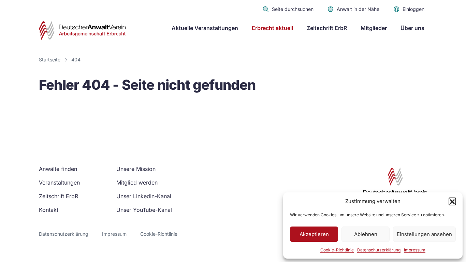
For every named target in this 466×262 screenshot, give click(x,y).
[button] (452, 201)
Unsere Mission (136, 168)
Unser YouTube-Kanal (144, 209)
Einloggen (413, 9)
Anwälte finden (58, 168)
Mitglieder (374, 28)
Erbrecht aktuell (272, 28)
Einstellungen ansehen (424, 234)
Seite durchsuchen (293, 9)
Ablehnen (365, 234)
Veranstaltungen (59, 182)
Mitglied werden (137, 182)
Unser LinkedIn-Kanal (143, 196)
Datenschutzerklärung (379, 249)
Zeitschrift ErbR (327, 28)
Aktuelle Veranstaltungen (205, 28)
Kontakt (48, 209)
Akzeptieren (314, 234)
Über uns (412, 28)
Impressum (414, 249)
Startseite (49, 59)
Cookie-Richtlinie (337, 249)
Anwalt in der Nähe (358, 9)
